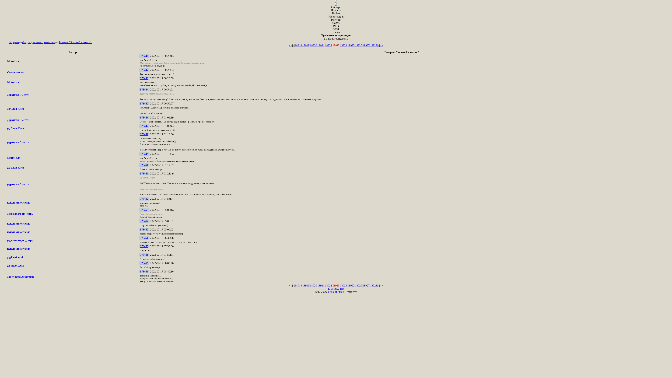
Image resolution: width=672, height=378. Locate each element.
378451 (144, 173)
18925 (351, 45)
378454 (144, 221)
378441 (144, 55)
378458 (144, 254)
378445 (144, 103)
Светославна (15, 72)
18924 (343, 45)
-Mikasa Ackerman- (23, 276)
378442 (144, 69)
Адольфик (17, 265)
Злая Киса (17, 108)
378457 (144, 246)
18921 (320, 45)
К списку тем (336, 288)
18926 (358, 45)
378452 (144, 198)
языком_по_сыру (22, 213)
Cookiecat (17, 257)
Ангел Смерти (20, 94)
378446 (144, 117)
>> (381, 45)
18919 (305, 45)
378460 (144, 271)
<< (290, 45)
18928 (373, 45)
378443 (144, 78)
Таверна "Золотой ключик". (75, 42)
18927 (366, 45)
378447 (144, 125)
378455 (144, 229)
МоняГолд (13, 61)
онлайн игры (336, 291)
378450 (144, 165)
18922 (328, 45)
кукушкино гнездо (18, 202)
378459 (144, 263)
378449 (144, 153)
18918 (298, 45)
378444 (144, 89)
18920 (313, 45)
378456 (144, 237)
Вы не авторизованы (336, 37)
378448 (144, 134)
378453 (144, 209)
